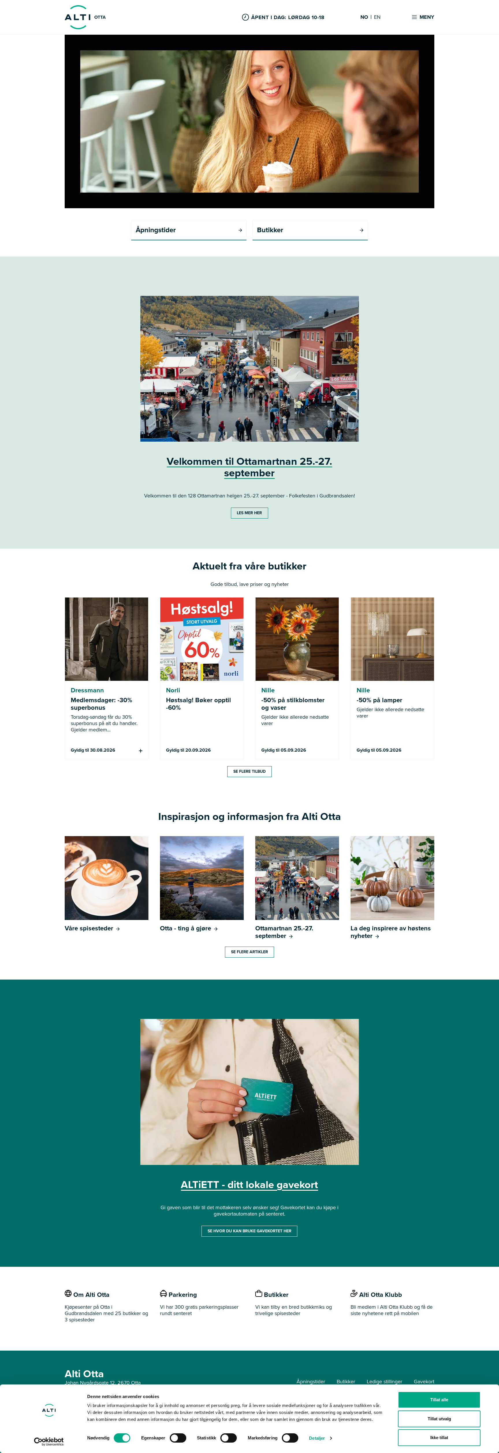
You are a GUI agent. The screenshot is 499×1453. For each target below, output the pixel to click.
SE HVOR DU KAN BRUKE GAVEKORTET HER (249, 1231)
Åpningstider (311, 1381)
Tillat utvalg (439, 1418)
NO (364, 17)
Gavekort (424, 1381)
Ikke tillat (439, 1437)
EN (377, 17)
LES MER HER (249, 513)
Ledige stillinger (384, 1381)
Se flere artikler (249, 952)
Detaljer (317, 1438)
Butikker (346, 1381)
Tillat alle (439, 1399)
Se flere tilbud (249, 771)
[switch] (178, 1438)
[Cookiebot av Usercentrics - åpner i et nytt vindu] (49, 1441)
